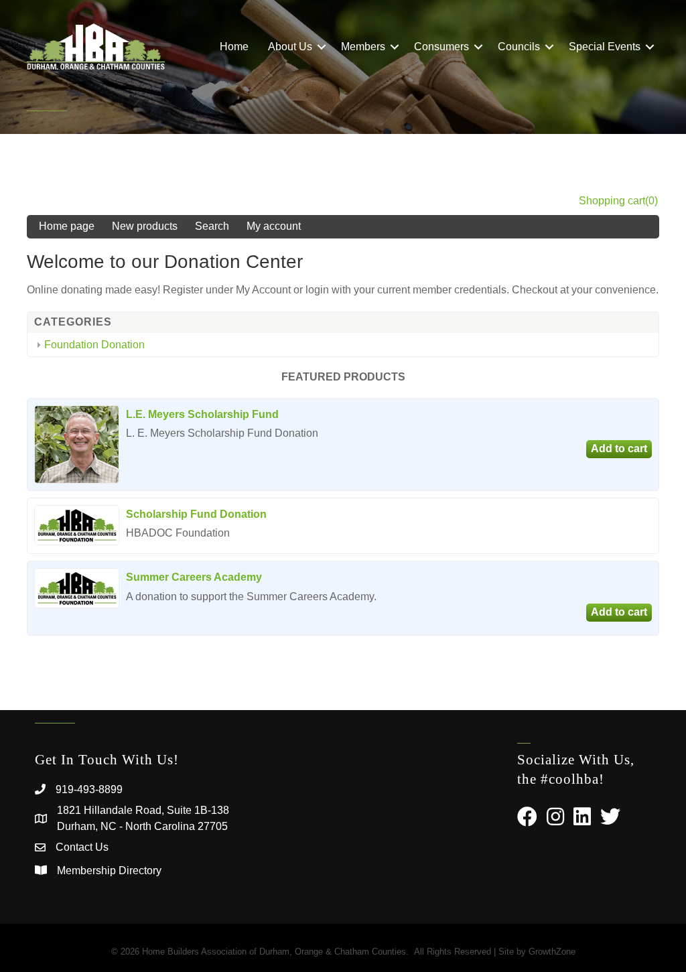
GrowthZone (552, 952)
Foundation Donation (94, 344)
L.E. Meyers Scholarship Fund (202, 414)
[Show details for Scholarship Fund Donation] (77, 525)
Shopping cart (612, 200)
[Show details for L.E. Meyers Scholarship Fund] (77, 444)
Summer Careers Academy (194, 577)
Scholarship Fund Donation (196, 514)
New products (145, 226)
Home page (66, 226)
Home (234, 46)
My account (274, 226)
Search (212, 226)
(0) (651, 200)
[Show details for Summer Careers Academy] (77, 588)
